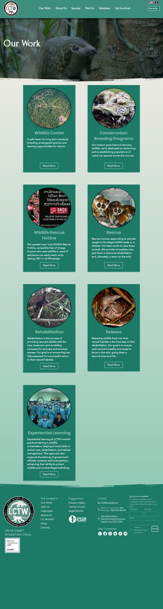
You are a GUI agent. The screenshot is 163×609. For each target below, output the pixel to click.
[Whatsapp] (100, 534)
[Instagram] (110, 534)
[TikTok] (120, 534)
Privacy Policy (77, 503)
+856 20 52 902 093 (118, 510)
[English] (150, 2)
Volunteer (47, 511)
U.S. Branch (47, 519)
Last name (148, 509)
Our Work (46, 503)
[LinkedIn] (115, 534)
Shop (44, 523)
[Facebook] (105, 534)
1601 (121, 508)
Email (132, 518)
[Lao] (156, 2)
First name (133, 509)
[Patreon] (125, 534)
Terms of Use (77, 507)
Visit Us (45, 507)
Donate (45, 527)
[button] (49, 166)
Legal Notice (76, 511)
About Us (46, 515)
